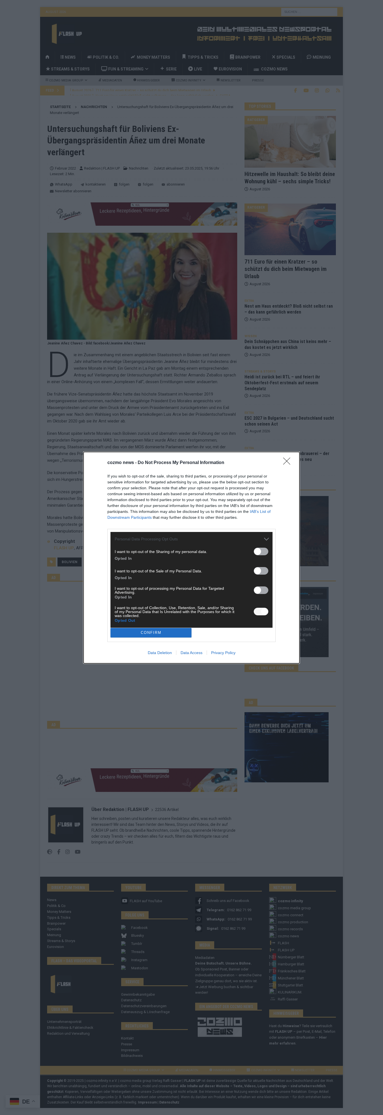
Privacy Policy (223, 652)
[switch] (261, 551)
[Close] (288, 463)
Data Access (191, 652)
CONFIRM (151, 632)
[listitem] (191, 539)
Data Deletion (160, 652)
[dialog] (191, 557)
